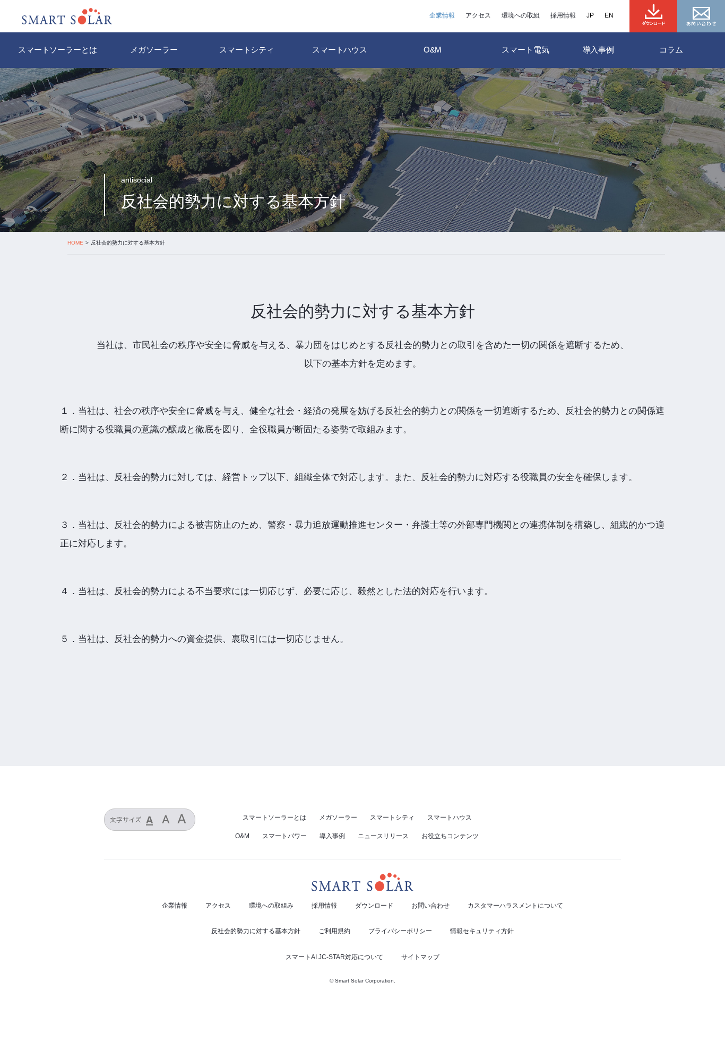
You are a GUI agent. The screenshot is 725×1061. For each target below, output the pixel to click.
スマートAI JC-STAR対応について (334, 957)
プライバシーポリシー (400, 931)
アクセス (478, 15)
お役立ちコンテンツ (450, 836)
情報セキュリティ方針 (482, 931)
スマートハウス (449, 817)
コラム (671, 50)
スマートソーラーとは (57, 50)
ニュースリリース (383, 836)
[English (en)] (614, 15)
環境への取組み (271, 905)
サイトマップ (420, 957)
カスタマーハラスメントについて (515, 905)
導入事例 (598, 50)
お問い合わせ (430, 905)
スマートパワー (284, 836)
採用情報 (563, 15)
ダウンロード (374, 905)
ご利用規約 (334, 931)
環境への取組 (521, 15)
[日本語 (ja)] (595, 15)
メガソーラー (338, 817)
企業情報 (442, 15)
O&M (242, 836)
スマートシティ (392, 817)
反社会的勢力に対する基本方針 (255, 931)
